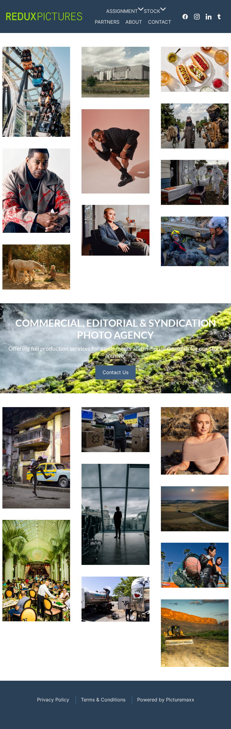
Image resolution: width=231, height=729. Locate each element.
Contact (159, 22)
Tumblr (218, 16)
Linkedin (208, 16)
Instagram (197, 16)
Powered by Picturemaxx (165, 700)
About (133, 22)
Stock (152, 11)
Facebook (185, 16)
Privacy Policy (53, 700)
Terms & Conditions (103, 700)
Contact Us (115, 372)
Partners (107, 22)
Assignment (122, 11)
